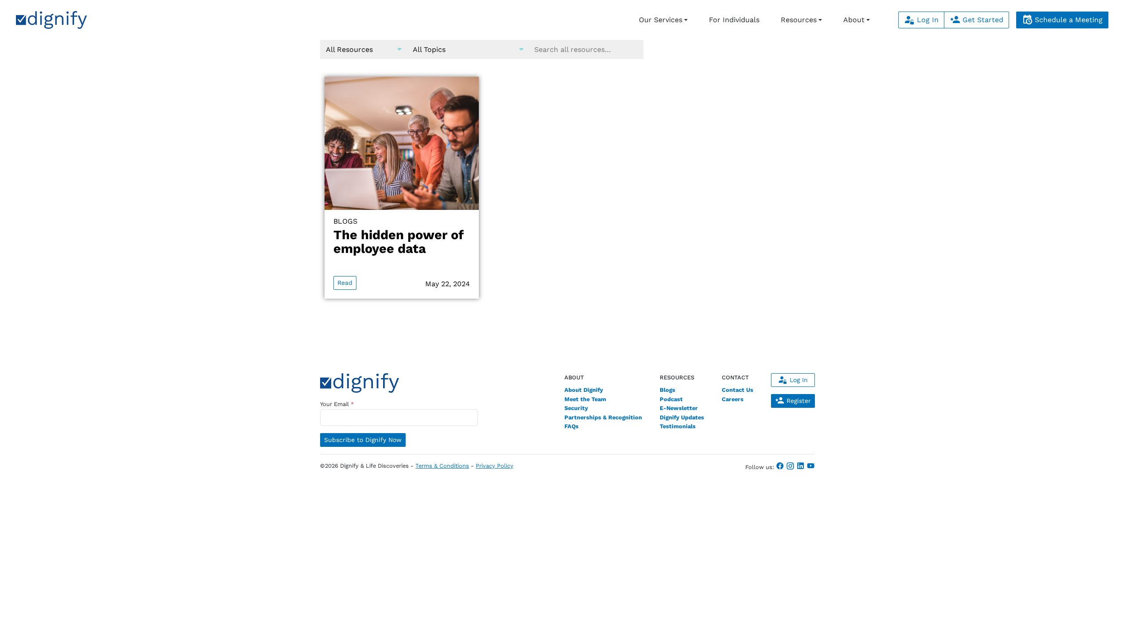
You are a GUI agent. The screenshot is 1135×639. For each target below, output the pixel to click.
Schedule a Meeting (1068, 20)
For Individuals (734, 20)
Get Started (981, 20)
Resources (799, 20)
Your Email (337, 404)
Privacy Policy (494, 465)
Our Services (660, 20)
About (854, 20)
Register (797, 400)
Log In (927, 20)
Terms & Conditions (442, 465)
